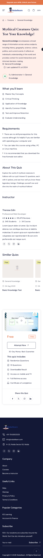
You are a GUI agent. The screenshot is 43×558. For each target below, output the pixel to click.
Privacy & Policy (8, 496)
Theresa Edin (8, 210)
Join (39, 10)
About (4, 466)
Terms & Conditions (9, 500)
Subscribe (33, 542)
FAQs (4, 488)
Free (6, 262)
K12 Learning (7, 514)
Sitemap (5, 492)
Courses (5, 469)
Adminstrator (17, 75)
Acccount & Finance (10, 518)
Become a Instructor (10, 473)
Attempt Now (20, 345)
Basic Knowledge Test (12, 290)
